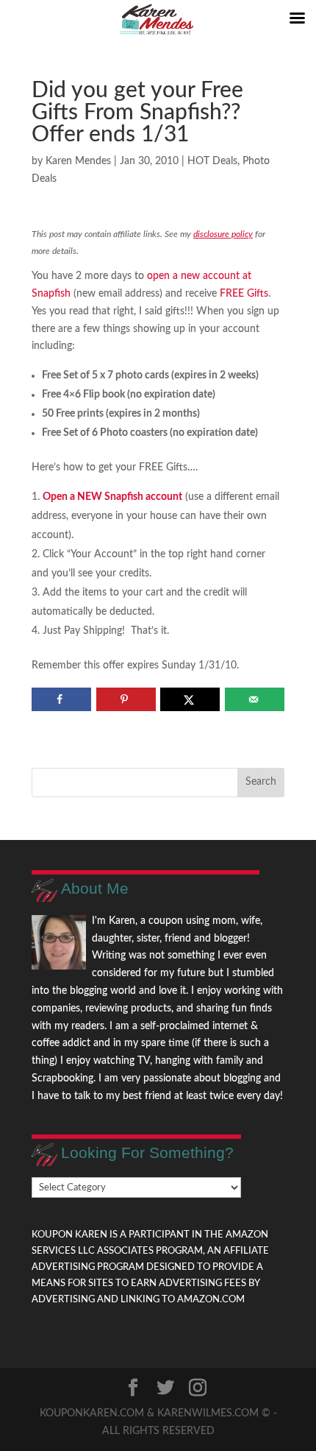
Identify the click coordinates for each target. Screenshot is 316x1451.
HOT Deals (212, 161)
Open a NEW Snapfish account (112, 497)
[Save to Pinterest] (126, 699)
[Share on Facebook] (61, 699)
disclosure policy (223, 234)
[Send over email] (254, 699)
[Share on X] (190, 699)
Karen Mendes (78, 161)
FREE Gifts (244, 294)
